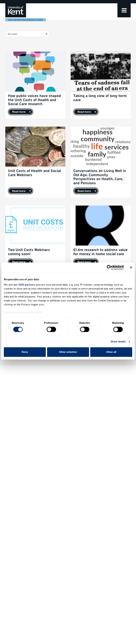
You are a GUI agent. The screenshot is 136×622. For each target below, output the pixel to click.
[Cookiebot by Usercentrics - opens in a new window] (109, 267)
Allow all (111, 352)
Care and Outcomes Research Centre (25, 20)
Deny (25, 352)
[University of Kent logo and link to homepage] (15, 10)
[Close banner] (131, 267)
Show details (118, 341)
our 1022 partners (24, 284)
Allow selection (68, 352)
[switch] (51, 329)
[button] (124, 10)
